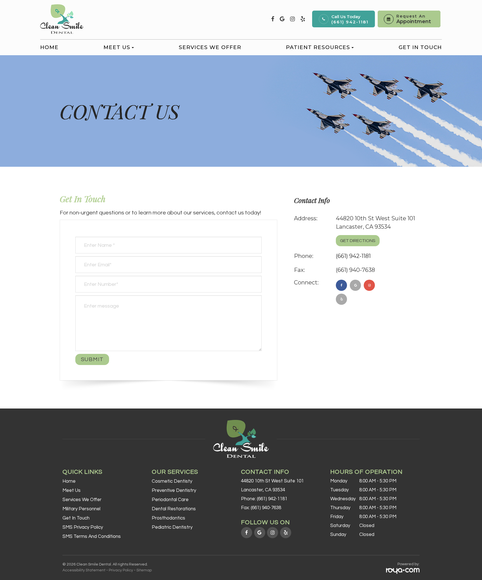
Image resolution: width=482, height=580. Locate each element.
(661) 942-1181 (349, 22)
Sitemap (144, 570)
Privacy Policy (121, 570)
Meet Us (71, 490)
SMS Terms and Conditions (91, 536)
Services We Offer (210, 47)
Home (49, 47)
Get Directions (357, 240)
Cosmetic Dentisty (172, 481)
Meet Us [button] (116, 47)
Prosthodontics (168, 518)
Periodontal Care (170, 499)
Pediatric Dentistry (172, 527)
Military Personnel (81, 508)
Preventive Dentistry (174, 490)
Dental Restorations (174, 508)
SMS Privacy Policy (82, 527)
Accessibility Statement (83, 570)
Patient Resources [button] (318, 47)
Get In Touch (420, 47)
